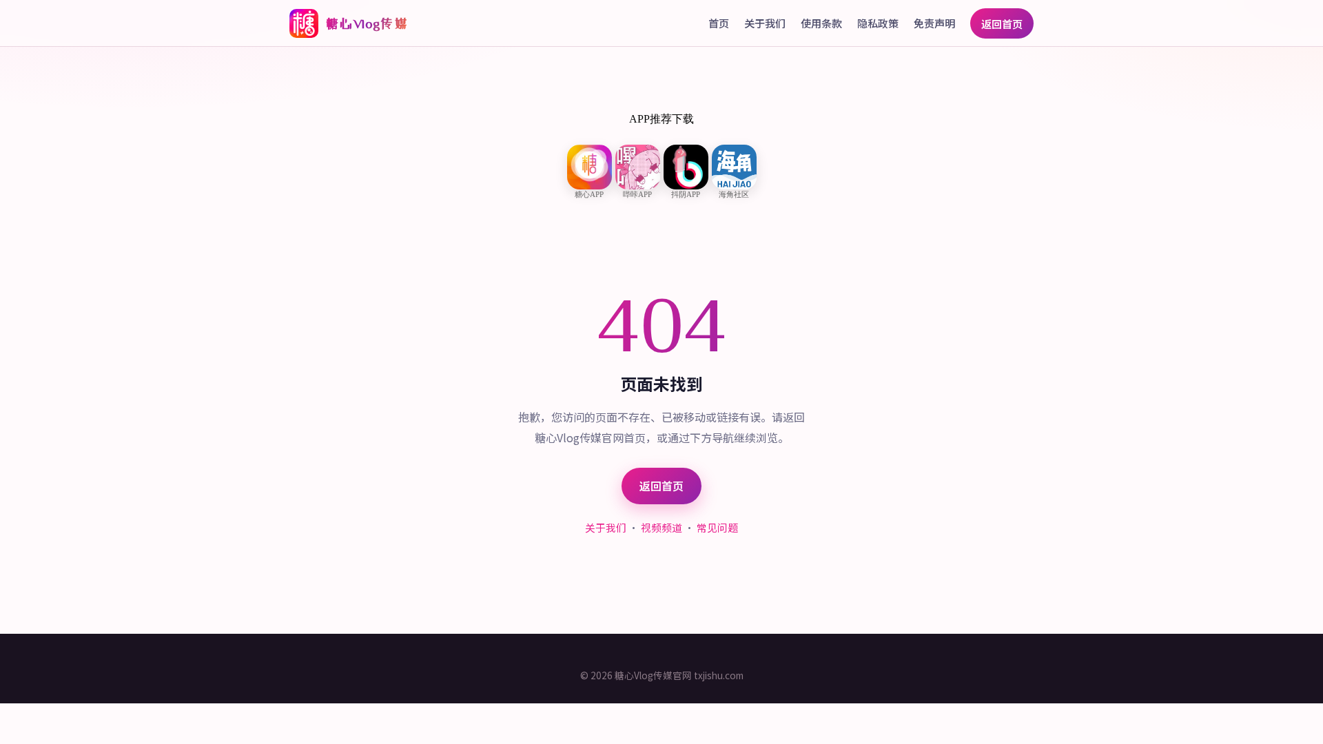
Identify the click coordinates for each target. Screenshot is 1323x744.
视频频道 (661, 527)
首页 (718, 22)
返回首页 (1002, 23)
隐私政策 (878, 22)
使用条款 (821, 22)
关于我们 (765, 22)
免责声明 (934, 22)
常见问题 (717, 527)
